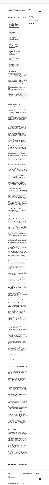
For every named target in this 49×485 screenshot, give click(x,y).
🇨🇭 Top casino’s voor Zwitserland (13, 24)
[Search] (40, 11)
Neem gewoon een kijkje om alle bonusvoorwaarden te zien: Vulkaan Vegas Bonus (14, 51)
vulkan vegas (15, 110)
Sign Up (23, 4)
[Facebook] (11, 483)
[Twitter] (13, 483)
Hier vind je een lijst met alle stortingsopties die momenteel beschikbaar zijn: (13, 68)
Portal (19, 4)
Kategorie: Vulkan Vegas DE (12, 23)
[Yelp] (9, 483)
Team (11, 4)
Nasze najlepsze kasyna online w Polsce (14, 25)
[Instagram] (15, 483)
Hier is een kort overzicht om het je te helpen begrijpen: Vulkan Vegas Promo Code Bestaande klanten (14, 33)
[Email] (17, 483)
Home (9, 4)
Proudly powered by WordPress (25, 483)
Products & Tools (16, 4)
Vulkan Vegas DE (11, 49)
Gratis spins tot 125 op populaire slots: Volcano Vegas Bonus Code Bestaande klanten (14, 36)
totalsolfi (14, 9)
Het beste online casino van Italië (13, 26)
